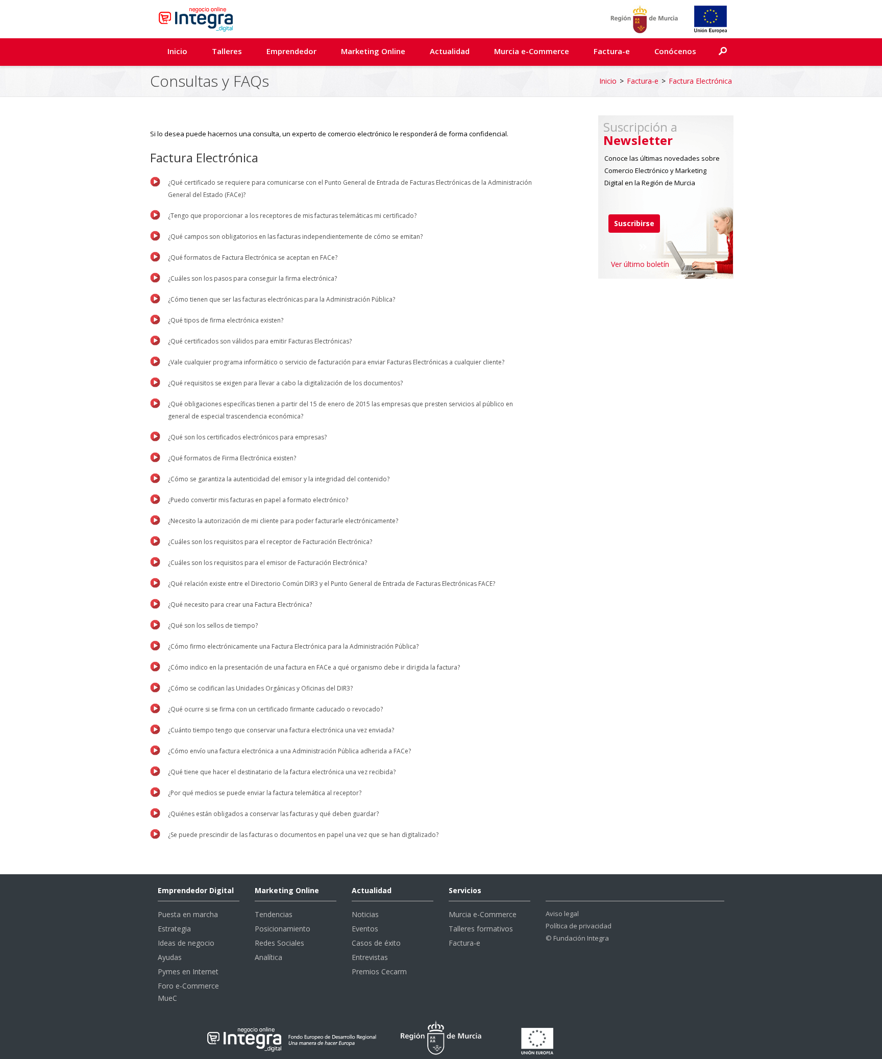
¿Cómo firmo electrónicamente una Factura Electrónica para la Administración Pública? (293, 646)
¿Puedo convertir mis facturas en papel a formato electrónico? (258, 500)
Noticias (365, 914)
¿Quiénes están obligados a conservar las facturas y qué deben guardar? (273, 813)
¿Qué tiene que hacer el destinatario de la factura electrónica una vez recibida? (282, 772)
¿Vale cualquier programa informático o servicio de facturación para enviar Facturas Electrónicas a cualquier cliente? (336, 362)
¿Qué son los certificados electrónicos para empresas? (247, 437)
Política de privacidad (578, 925)
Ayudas (170, 957)
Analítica (268, 957)
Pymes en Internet (188, 971)
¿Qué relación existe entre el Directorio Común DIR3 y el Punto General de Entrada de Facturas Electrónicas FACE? (331, 583)
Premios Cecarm (379, 971)
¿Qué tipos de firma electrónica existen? (225, 320)
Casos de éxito (376, 943)
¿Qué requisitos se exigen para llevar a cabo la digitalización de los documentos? (285, 383)
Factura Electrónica (700, 81)
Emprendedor (291, 51)
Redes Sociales (279, 943)
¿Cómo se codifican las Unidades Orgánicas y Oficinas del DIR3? (260, 688)
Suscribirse (634, 223)
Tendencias (273, 914)
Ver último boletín (640, 264)
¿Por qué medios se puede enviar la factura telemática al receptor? (264, 793)
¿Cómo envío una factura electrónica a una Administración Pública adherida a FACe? (289, 751)
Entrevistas (370, 957)
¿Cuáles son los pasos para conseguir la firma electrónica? (252, 278)
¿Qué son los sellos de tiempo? (213, 625)
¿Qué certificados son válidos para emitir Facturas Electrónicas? (260, 341)
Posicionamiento (282, 928)
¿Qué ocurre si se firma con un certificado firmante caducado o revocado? (275, 709)
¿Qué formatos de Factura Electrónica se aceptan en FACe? (252, 257)
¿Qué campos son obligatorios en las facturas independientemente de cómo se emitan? (295, 236)
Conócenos (675, 51)
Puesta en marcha (188, 914)
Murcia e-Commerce (531, 51)
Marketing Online (373, 51)
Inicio (177, 51)
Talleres (227, 51)
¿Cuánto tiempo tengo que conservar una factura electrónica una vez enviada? (281, 730)
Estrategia (174, 928)
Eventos (365, 928)
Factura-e (612, 51)
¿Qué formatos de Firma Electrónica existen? (232, 458)
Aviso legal (562, 913)
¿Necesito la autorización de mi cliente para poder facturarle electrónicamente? (283, 520)
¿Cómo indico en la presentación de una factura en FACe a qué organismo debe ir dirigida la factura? (314, 667)
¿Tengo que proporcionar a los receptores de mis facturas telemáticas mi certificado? (292, 215)
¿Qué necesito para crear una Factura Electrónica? (240, 604)
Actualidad (450, 51)
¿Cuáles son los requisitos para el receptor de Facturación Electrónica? (270, 541)
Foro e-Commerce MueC (188, 992)
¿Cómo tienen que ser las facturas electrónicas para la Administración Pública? (281, 299)
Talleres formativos (481, 928)
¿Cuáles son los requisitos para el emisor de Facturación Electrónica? (267, 562)
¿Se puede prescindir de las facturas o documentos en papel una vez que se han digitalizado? (303, 834)
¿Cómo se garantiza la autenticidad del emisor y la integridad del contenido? (278, 479)
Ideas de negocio (186, 943)
